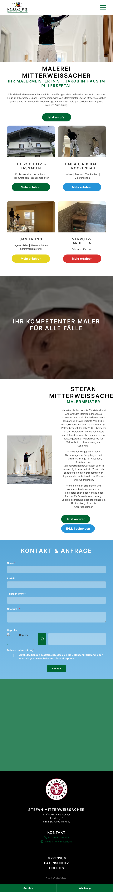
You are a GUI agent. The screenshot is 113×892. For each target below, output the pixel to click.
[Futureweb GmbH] (56, 877)
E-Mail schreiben (78, 528)
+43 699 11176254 (58, 837)
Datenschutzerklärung (21, 650)
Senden (56, 668)
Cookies (56, 868)
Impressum (57, 858)
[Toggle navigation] (103, 7)
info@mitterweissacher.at (58, 841)
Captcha (12, 630)
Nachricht (13, 609)
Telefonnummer (16, 593)
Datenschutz (56, 863)
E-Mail (11, 578)
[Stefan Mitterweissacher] (56, 789)
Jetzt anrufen (56, 117)
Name (11, 563)
